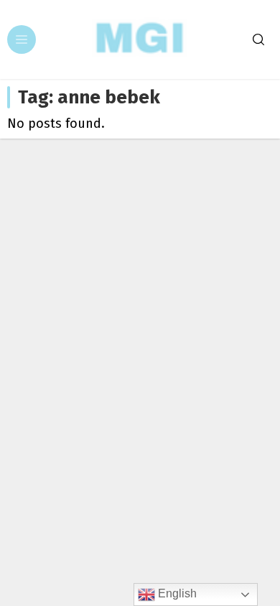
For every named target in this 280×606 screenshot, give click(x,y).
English (176, 593)
